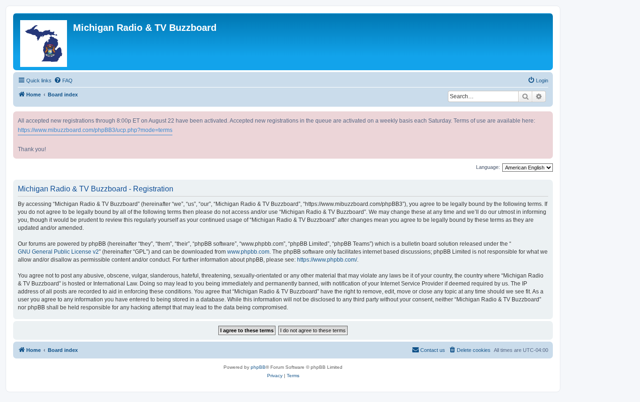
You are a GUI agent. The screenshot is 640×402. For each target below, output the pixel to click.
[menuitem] (63, 80)
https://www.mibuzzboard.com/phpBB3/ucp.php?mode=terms (95, 130)
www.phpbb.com (248, 252)
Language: (488, 167)
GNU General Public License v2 (58, 252)
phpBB (258, 367)
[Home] (44, 41)
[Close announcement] (547, 116)
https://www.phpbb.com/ (327, 259)
